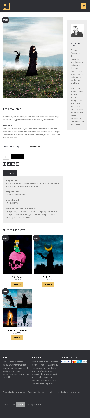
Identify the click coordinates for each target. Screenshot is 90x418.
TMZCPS (20, 404)
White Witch (48, 277)
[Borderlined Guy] (6, 9)
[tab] (10, 173)
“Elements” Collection (17, 330)
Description (9, 173)
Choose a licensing (11, 146)
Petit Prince (17, 277)
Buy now (17, 157)
